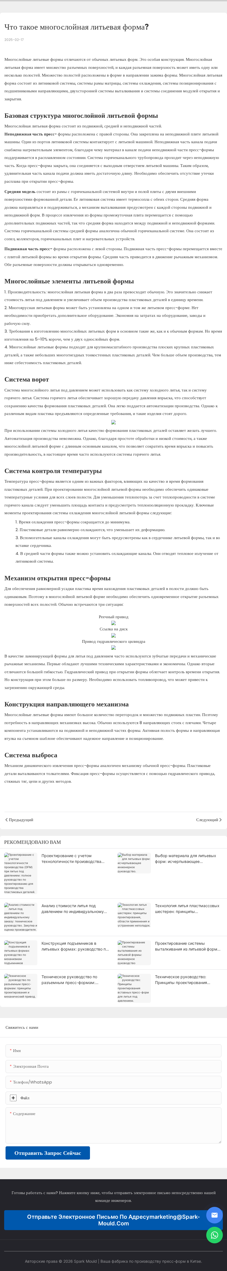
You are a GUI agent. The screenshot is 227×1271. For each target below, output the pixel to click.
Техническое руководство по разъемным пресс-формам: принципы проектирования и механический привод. (69, 979)
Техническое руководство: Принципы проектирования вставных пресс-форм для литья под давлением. (186, 979)
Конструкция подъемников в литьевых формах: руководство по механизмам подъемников (75, 946)
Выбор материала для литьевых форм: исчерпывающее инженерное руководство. (185, 858)
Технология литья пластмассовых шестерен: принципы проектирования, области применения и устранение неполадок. (187, 908)
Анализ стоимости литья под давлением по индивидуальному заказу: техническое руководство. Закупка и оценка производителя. (74, 908)
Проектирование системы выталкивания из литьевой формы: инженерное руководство (188, 946)
